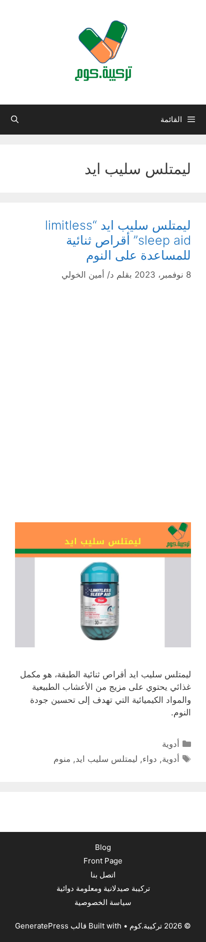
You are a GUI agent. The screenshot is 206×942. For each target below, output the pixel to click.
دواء (149, 759)
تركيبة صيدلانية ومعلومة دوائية (103, 888)
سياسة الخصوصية (103, 902)
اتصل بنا (103, 874)
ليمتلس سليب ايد (107, 759)
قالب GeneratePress (50, 925)
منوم (62, 759)
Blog (103, 847)
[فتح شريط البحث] (15, 120)
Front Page (103, 860)
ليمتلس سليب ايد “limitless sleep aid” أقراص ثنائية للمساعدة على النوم (118, 240)
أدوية (171, 744)
